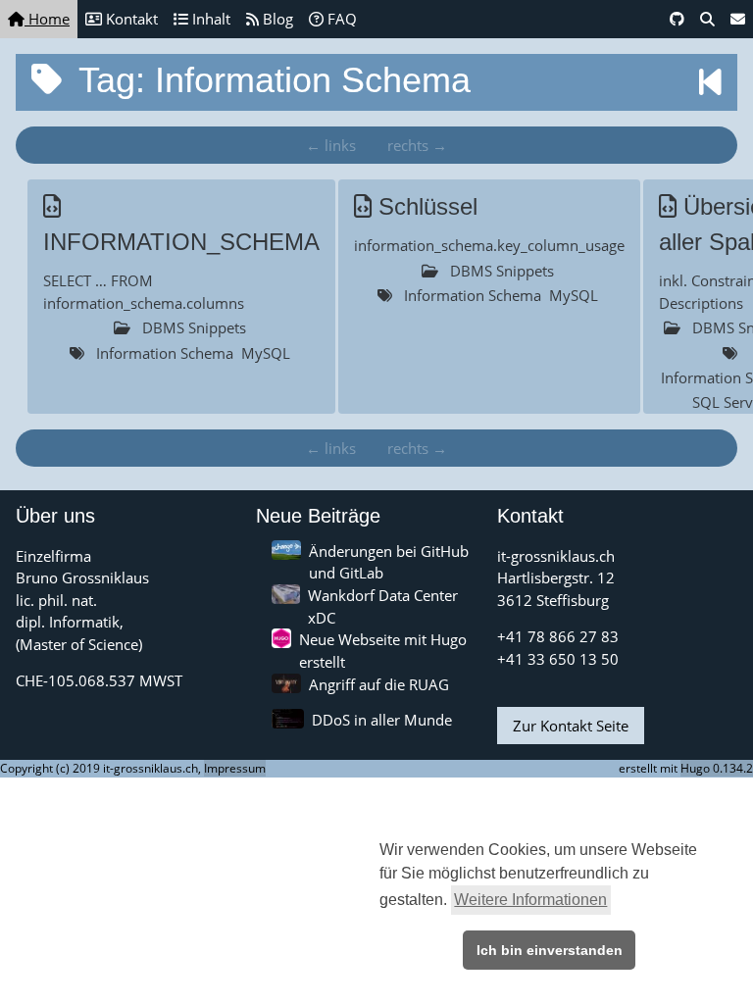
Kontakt (130, 18)
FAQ (340, 18)
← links (331, 145)
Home (47, 18)
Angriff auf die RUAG (379, 684)
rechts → (417, 145)
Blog (276, 18)
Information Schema (164, 353)
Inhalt (209, 18)
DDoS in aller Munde (382, 719)
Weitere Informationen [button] (530, 899)
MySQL (265, 353)
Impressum (235, 768)
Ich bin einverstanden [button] (550, 950)
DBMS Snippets (194, 327)
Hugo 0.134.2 (716, 768)
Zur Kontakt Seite (570, 725)
